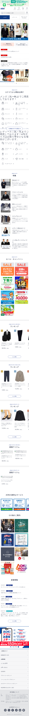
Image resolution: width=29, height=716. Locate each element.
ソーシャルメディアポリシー (8, 679)
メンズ (4, 17)
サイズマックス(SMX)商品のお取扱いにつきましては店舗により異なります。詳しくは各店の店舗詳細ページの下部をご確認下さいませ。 (14, 64)
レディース (14, 17)
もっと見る (14, 356)
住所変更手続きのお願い (6, 57)
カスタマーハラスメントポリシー (9, 683)
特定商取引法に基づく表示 (7, 687)
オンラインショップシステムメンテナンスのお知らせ (13, 587)
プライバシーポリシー (6, 675)
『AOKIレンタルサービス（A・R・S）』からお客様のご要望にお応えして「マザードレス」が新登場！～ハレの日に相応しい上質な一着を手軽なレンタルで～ (14, 614)
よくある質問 (4, 663)
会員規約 (3, 671)
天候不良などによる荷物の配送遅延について (11, 592)
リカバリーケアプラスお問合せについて (10, 51)
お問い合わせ (4, 667)
